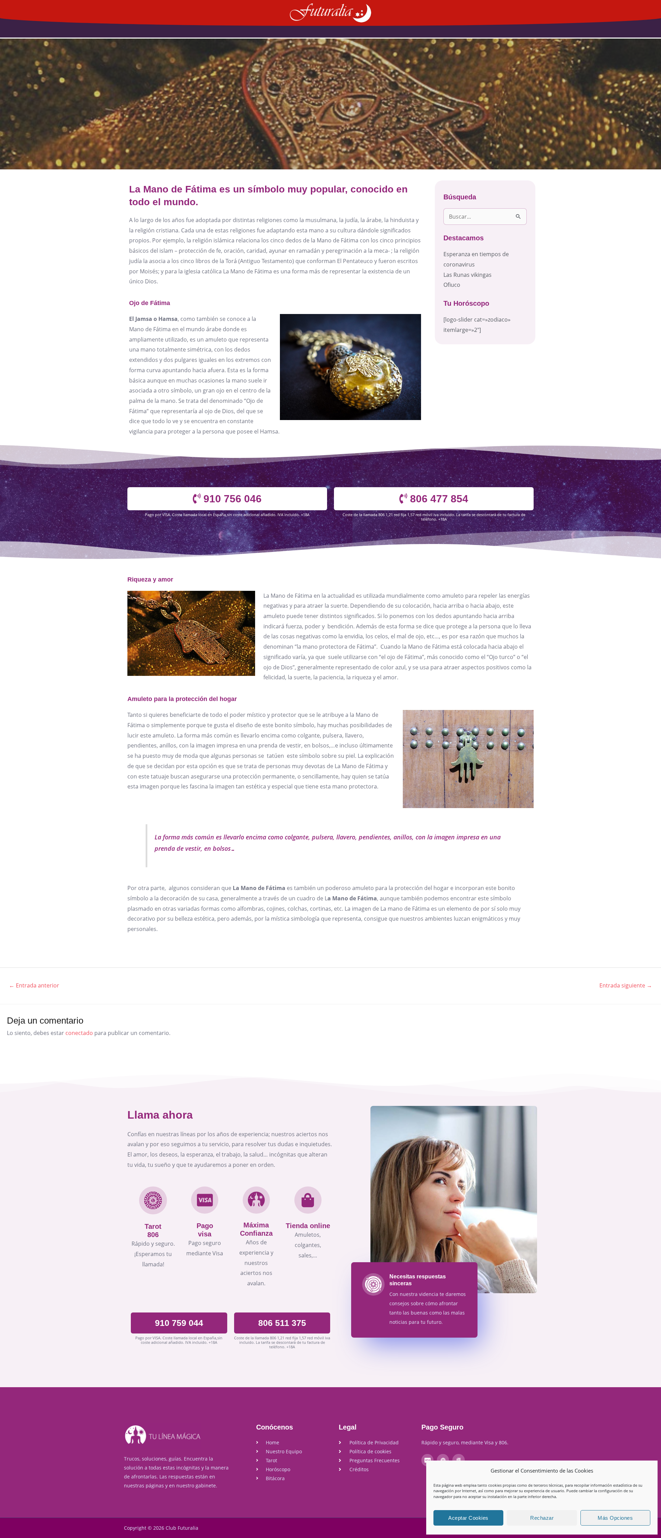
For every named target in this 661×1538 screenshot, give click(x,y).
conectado (79, 1033)
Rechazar (542, 1518)
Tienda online (308, 1226)
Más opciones (615, 1518)
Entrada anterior (34, 985)
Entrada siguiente (625, 985)
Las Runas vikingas (467, 275)
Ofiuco (451, 285)
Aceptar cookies (468, 1518)
